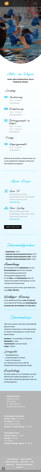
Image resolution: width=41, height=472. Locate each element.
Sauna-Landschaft (26, 459)
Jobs (32, 462)
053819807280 (14, 202)
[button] (3, 468)
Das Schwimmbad (12, 459)
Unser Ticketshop (13, 227)
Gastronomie (24, 462)
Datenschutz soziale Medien (24, 464)
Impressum (19, 467)
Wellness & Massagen (11, 462)
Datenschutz (10, 464)
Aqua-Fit (14, 191)
